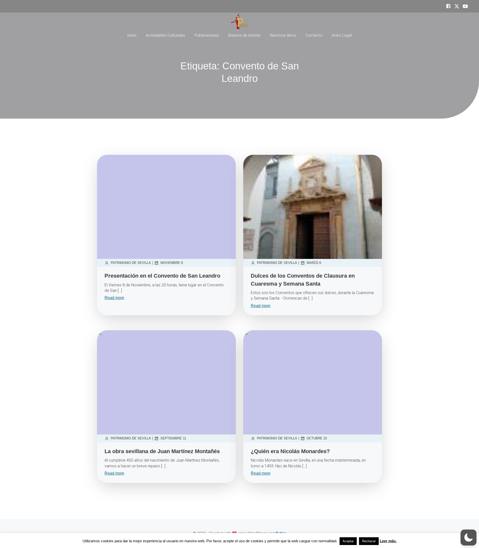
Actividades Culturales (165, 35)
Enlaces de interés (244, 35)
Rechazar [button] (369, 541)
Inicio (131, 35)
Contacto (314, 35)
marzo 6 (314, 263)
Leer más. (388, 541)
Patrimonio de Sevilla (131, 263)
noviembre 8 (171, 263)
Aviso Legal (342, 35)
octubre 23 (317, 438)
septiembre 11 (173, 438)
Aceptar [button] (348, 541)
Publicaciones (206, 35)
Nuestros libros (283, 35)
